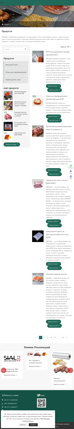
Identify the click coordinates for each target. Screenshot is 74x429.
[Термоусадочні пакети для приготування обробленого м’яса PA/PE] (38, 236)
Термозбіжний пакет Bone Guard (20, 134)
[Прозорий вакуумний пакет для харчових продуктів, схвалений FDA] (8, 102)
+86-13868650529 (10, 403)
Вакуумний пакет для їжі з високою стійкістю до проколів (20, 114)
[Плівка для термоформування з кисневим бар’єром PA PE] (38, 101)
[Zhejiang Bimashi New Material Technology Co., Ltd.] (37, 1)
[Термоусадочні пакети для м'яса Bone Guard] (38, 185)
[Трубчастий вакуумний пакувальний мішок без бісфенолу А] (38, 131)
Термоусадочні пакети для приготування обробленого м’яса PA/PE (57, 234)
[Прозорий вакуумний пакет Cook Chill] (8, 92)
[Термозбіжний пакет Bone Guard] (8, 133)
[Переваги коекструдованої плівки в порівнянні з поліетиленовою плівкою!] (61, 363)
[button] (3, 370)
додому (6, 24)
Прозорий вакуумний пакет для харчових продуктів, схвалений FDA (20, 103)
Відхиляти (23, 425)
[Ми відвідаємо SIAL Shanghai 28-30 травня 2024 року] (12, 359)
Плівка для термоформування (16, 72)
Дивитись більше (11, 144)
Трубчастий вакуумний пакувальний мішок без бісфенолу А (59, 128)
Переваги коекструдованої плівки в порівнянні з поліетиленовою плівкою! (61, 379)
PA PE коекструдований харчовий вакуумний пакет (57, 53)
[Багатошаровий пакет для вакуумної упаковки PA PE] (8, 123)
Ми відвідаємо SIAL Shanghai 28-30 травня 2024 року (11, 370)
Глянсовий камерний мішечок (56, 274)
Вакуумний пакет (12, 65)
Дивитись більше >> (53, 86)
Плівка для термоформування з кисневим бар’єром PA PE (57, 97)
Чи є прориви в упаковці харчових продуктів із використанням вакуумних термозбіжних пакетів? (35, 361)
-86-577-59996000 (11, 400)
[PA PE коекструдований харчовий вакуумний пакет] (38, 56)
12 (62, 337)
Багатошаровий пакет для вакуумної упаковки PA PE (21, 124)
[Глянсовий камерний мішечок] (38, 279)
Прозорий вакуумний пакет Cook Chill (20, 92)
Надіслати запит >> (54, 90)
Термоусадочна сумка (13, 80)
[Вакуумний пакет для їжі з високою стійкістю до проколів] (8, 112)
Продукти (14, 24)
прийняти (33, 425)
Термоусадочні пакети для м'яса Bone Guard (57, 181)
